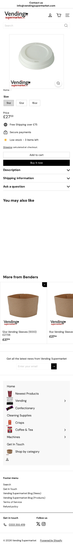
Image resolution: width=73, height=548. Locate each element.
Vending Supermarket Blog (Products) (24, 497)
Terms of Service (12, 502)
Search (7, 484)
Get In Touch (10, 489)
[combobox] (36, 25)
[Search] (66, 25)
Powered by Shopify (51, 540)
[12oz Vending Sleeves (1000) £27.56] (23, 313)
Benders (30, 277)
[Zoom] (58, 83)
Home (6, 90)
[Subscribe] (54, 366)
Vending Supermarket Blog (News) (22, 493)
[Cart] (58, 15)
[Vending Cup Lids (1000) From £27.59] (23, 236)
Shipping (7, 147)
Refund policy (10, 506)
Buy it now (36, 162)
